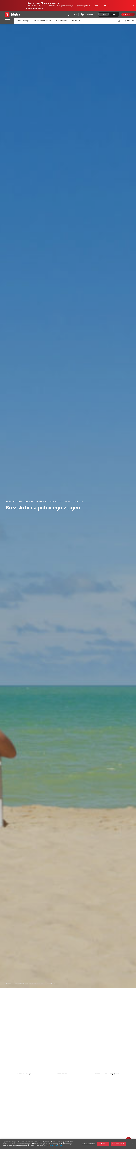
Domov (8, 984)
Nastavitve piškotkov (88, 1144)
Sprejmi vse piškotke (118, 1144)
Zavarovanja (23, 21)
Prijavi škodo (101, 5)
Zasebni (103, 14)
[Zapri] (133, 1144)
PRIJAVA (130, 21)
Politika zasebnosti (55, 1146)
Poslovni (114, 14)
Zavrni (103, 1144)
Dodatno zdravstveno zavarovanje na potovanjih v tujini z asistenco (34, 984)
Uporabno (76, 21)
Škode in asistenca (42, 21)
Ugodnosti (61, 21)
